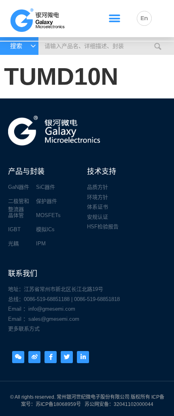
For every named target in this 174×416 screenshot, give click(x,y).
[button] (114, 18)
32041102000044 (133, 404)
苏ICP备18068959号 (58, 404)
